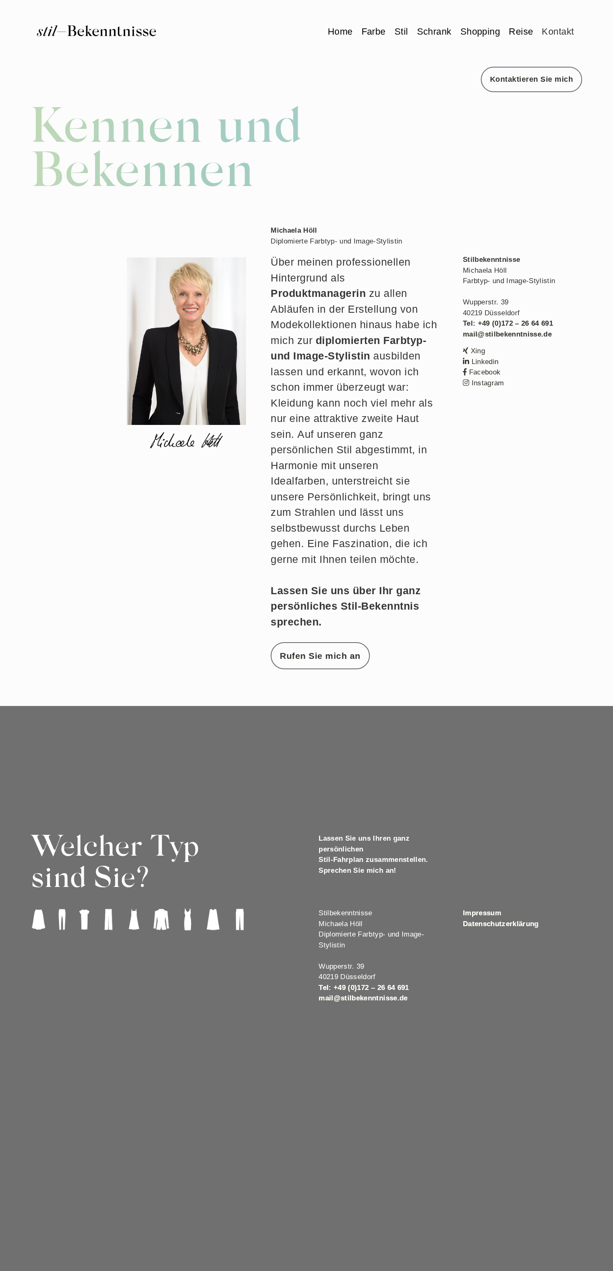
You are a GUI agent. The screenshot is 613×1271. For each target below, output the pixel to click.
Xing (476, 351)
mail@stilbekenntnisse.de (507, 334)
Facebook (483, 372)
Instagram (486, 383)
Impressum (482, 913)
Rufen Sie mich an (320, 656)
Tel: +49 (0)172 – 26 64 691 (508, 323)
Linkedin (483, 362)
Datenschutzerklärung (501, 924)
